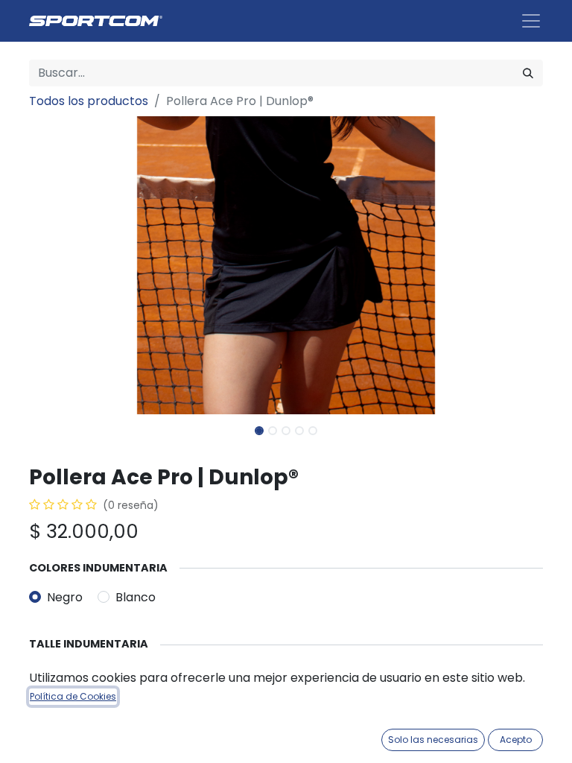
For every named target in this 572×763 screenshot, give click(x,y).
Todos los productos (88, 101)
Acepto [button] (516, 739)
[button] (68, 265)
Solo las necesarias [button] (433, 739)
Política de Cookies (73, 696)
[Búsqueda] (528, 73)
